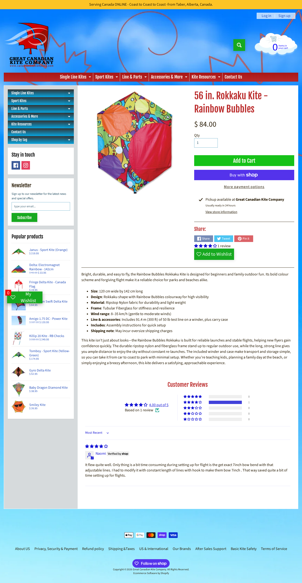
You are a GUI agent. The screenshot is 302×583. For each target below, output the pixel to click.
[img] (96, 446)
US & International (153, 548)
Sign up (284, 16)
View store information (221, 212)
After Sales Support (210, 548)
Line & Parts (135, 77)
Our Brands (182, 548)
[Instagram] (25, 165)
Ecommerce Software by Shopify (151, 573)
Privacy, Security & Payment (56, 548)
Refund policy (93, 548)
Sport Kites (107, 77)
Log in (266, 16)
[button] (206, 246)
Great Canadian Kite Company (149, 569)
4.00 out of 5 (158, 405)
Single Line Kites (76, 77)
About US (22, 548)
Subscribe (24, 217)
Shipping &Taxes (121, 548)
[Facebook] (16, 165)
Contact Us (233, 76)
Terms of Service (274, 548)
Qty (197, 135)
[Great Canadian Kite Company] (31, 45)
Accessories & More (170, 77)
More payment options (244, 186)
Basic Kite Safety (243, 548)
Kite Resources (207, 77)
